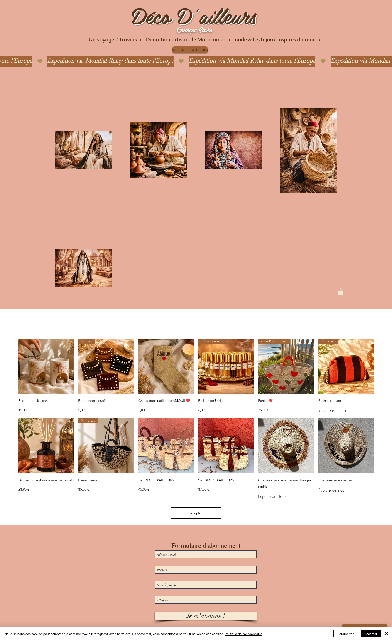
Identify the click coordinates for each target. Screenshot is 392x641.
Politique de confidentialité (243, 633)
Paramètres (345, 633)
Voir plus (195, 513)
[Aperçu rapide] (46, 366)
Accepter (371, 633)
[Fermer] (386, 633)
